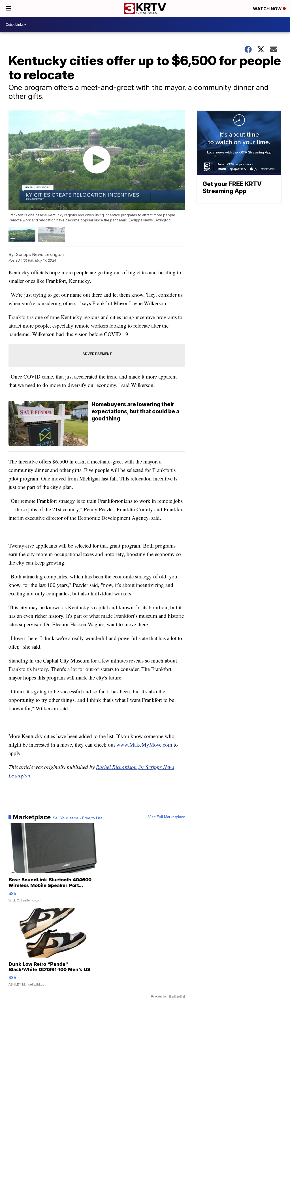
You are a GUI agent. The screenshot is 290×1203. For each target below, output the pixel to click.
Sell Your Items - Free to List (77, 818)
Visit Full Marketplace (166, 817)
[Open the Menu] (8, 8)
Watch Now (268, 8)
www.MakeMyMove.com (144, 744)
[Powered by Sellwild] (177, 997)
